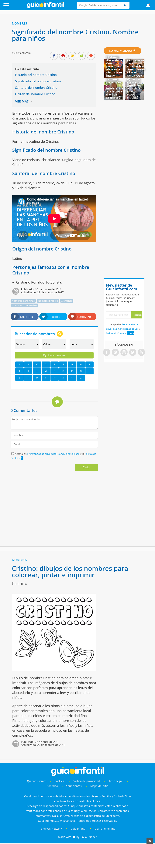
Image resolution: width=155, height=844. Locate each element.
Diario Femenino (105, 828)
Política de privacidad (87, 781)
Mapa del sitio (99, 786)
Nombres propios (48, 300)
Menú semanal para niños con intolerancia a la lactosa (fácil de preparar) (114, 86)
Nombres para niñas (23, 300)
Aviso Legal (115, 781)
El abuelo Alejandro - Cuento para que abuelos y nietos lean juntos (114, 66)
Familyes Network (51, 828)
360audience (89, 837)
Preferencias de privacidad (42, 454)
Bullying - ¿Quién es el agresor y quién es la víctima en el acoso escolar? (134, 86)
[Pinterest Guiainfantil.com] (115, 352)
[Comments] (91, 56)
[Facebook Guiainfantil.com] (106, 352)
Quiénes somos (36, 781)
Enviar (86, 467)
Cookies (59, 781)
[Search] (125, 5)
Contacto (52, 786)
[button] (15, 7)
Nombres (19, 23)
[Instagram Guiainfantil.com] (124, 352)
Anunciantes (74, 786)
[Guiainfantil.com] (45, 7)
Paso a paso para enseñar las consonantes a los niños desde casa (136, 67)
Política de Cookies (116, 333)
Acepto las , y (123, 329)
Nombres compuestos (24, 305)
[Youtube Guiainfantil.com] (141, 352)
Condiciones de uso (69, 454)
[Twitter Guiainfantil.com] (133, 352)
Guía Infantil (78, 828)
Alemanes (66, 300)
